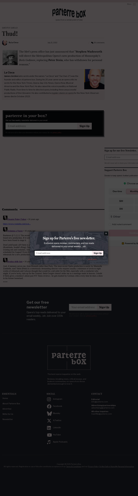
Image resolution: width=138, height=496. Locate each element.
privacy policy (92, 259)
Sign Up (98, 253)
